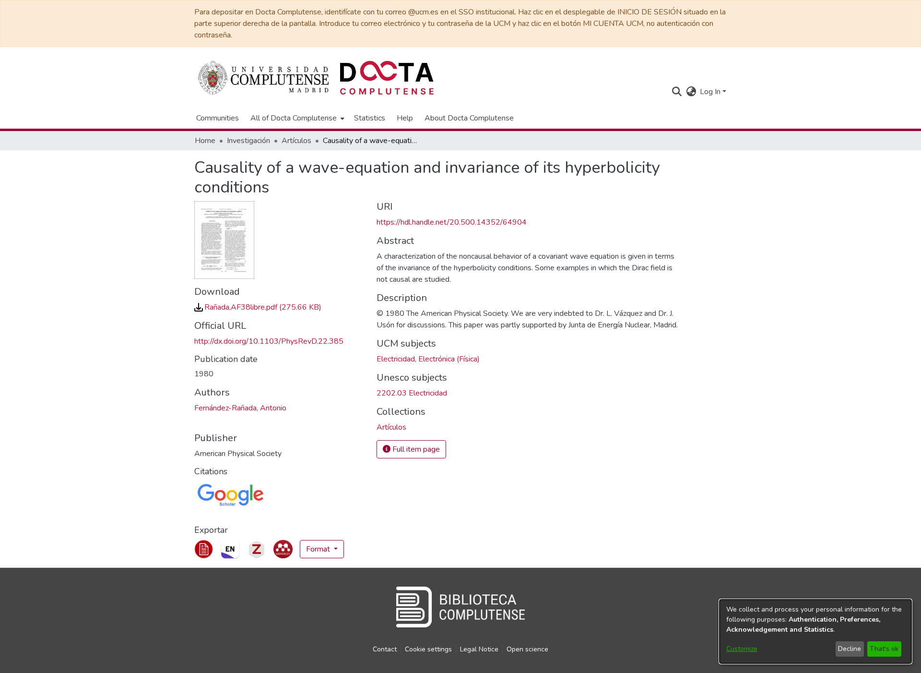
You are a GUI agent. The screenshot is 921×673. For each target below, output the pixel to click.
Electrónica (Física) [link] (449, 359)
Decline (849, 648)
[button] (677, 91)
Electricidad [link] (396, 359)
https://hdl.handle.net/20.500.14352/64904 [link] (452, 222)
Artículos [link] (296, 140)
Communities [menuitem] (217, 118)
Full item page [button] (415, 449)
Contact (385, 649)
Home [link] (205, 140)
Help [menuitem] (405, 118)
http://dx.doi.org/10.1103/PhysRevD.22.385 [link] (268, 341)
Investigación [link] (248, 140)
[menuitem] (296, 118)
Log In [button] (711, 91)
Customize (741, 648)
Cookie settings (428, 649)
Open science (527, 649)
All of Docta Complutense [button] (293, 118)
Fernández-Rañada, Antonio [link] (240, 408)
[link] (257, 307)
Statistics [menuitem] (369, 118)
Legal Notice (479, 649)
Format (319, 549)
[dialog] (815, 631)
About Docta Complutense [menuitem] (469, 118)
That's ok (884, 648)
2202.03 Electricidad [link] (412, 393)
